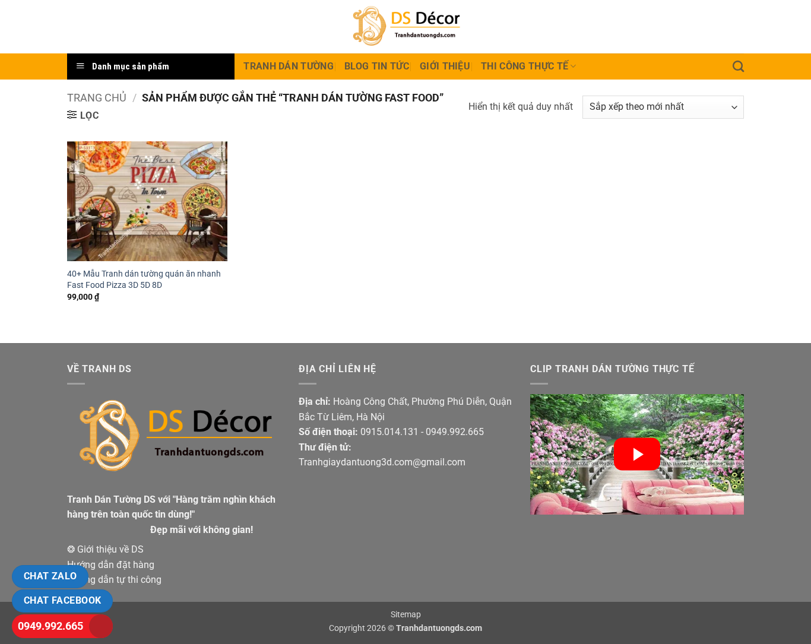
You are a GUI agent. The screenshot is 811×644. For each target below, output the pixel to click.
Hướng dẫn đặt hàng (110, 564)
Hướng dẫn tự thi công (114, 579)
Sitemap (406, 615)
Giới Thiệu (445, 66)
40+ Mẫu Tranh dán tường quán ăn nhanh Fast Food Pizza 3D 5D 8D (144, 279)
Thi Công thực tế (524, 66)
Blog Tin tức (376, 66)
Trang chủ (96, 97)
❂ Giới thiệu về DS (105, 549)
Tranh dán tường (288, 66)
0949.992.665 (50, 626)
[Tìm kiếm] (738, 66)
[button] (83, 115)
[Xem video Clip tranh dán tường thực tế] (637, 454)
